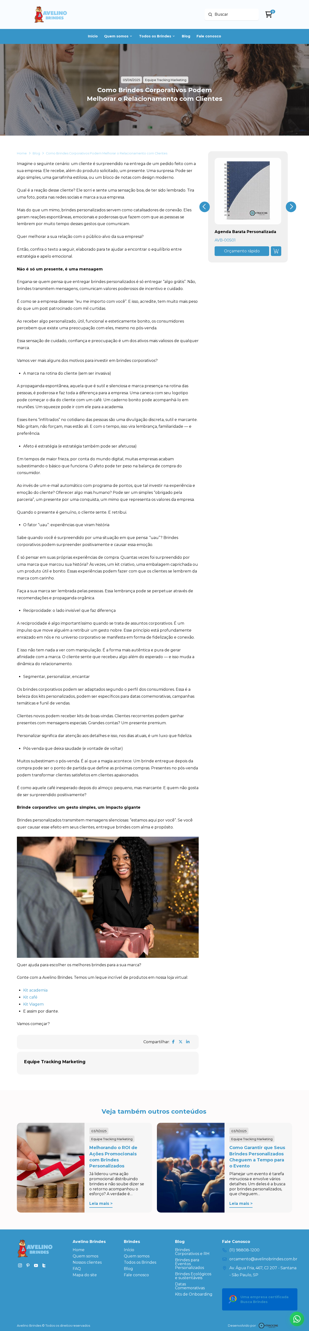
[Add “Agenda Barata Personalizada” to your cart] (276, 251)
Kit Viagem (33, 1004)
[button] (242, 251)
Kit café (30, 997)
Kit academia (35, 990)
